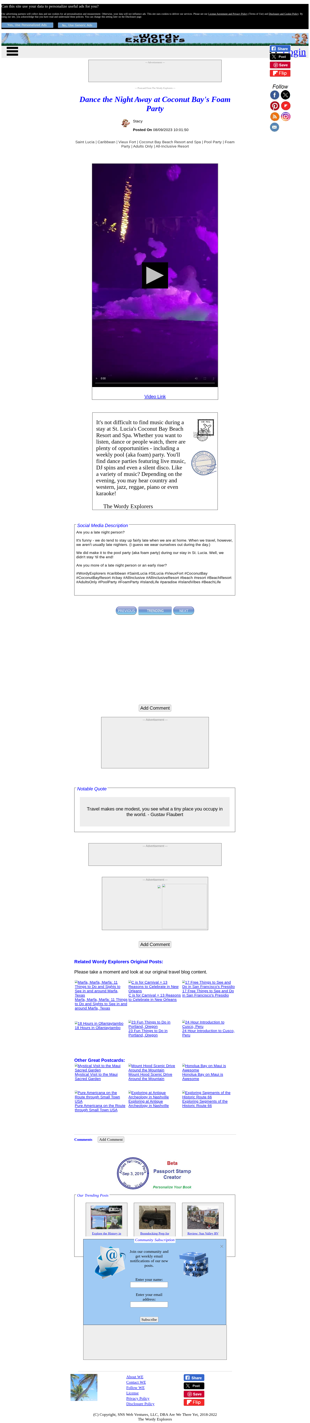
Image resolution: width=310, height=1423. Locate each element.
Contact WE (136, 1382)
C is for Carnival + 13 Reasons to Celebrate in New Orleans (154, 997)
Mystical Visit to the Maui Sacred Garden (96, 1076)
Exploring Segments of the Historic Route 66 (205, 1103)
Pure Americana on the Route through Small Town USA (100, 1107)
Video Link (155, 396)
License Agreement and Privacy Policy (228, 14)
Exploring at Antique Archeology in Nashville (148, 1103)
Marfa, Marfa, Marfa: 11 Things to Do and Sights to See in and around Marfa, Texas (101, 1003)
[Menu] (12, 51)
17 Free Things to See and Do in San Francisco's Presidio (208, 993)
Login (294, 51)
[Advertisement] (155, 73)
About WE (134, 1377)
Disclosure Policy (140, 1403)
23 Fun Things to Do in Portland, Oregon (148, 1033)
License (132, 1393)
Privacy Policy (137, 1398)
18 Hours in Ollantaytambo (98, 1028)
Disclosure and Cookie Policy (284, 14)
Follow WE (135, 1387)
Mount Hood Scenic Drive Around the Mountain (150, 1076)
